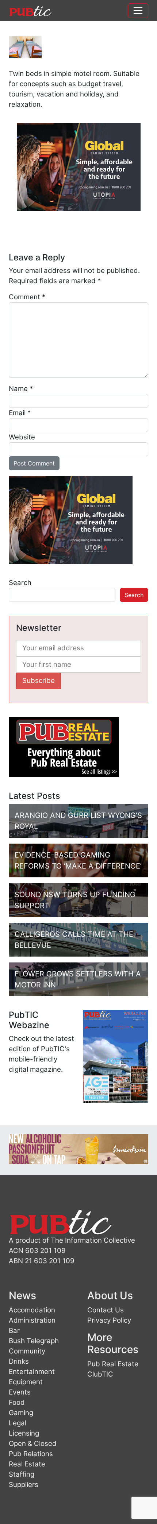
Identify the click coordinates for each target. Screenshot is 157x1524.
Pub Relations (31, 1454)
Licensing (24, 1433)
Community (27, 1351)
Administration (32, 1320)
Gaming (21, 1412)
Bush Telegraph (34, 1341)
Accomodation (32, 1310)
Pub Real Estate (112, 1364)
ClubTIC (100, 1374)
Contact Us (105, 1310)
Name (21, 388)
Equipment (26, 1382)
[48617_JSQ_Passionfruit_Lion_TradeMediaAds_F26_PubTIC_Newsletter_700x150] (78, 1148)
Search (20, 582)
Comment (27, 297)
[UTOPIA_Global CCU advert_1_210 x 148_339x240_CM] (79, 166)
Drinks (19, 1361)
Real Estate (27, 1464)
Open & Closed (33, 1443)
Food (17, 1402)
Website (22, 437)
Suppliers (23, 1484)
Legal (17, 1423)
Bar (14, 1330)
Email (20, 413)
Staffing (21, 1474)
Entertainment (32, 1371)
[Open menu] (138, 10)
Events (20, 1392)
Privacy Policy (109, 1320)
